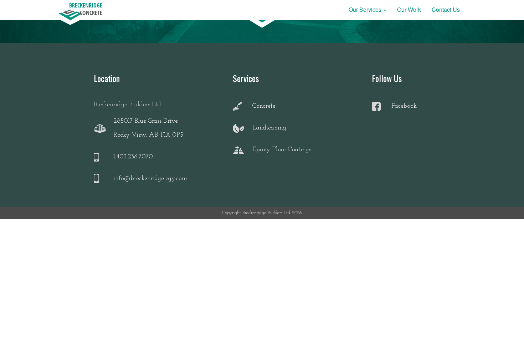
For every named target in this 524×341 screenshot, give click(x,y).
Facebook (404, 106)
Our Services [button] (366, 9)
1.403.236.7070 (133, 157)
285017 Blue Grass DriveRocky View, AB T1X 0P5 (148, 128)
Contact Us (446, 9)
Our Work (409, 9)
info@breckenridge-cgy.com (150, 178)
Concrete (264, 106)
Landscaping (269, 128)
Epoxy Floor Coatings (281, 150)
